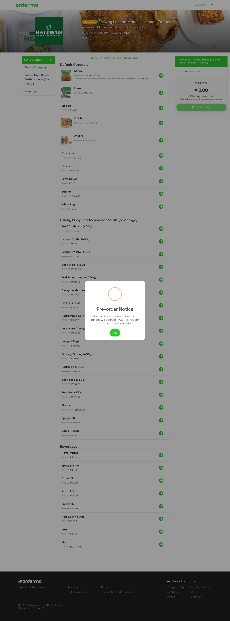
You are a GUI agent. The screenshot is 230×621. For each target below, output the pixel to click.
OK (115, 332)
